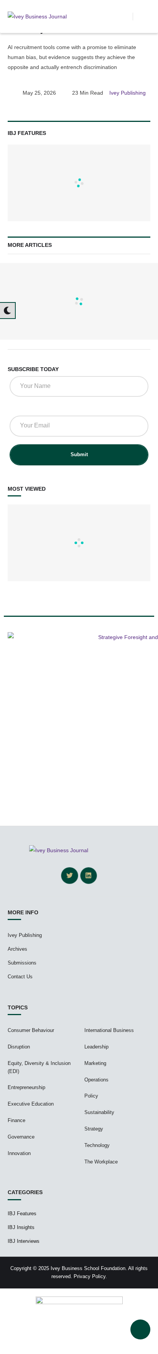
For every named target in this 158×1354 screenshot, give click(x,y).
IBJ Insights (21, 1227)
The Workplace (101, 1162)
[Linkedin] (88, 875)
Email (19, 408)
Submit (79, 454)
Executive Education (31, 1104)
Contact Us (20, 976)
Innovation (19, 1153)
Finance (16, 1120)
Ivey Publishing (25, 935)
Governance (21, 1137)
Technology (97, 1145)
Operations (96, 1080)
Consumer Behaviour (31, 1030)
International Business (109, 1030)
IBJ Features (22, 1213)
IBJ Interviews (24, 1241)
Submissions (22, 963)
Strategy (93, 1129)
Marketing (95, 1063)
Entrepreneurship (26, 1087)
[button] (127, 16)
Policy (91, 1096)
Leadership (96, 1047)
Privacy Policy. (90, 1276)
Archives (17, 949)
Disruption (19, 1047)
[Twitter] (69, 875)
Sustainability (99, 1112)
